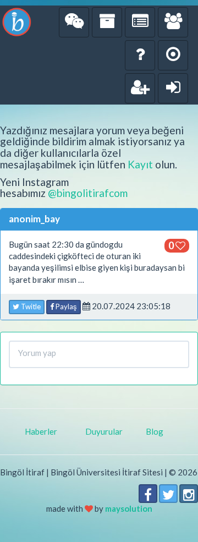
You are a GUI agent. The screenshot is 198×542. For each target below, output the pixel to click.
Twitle (30, 306)
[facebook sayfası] (148, 493)
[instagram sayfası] (188, 493)
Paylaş (65, 306)
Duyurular (104, 431)
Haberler (41, 431)
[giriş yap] (173, 88)
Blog (154, 431)
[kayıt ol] (140, 88)
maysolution (128, 508)
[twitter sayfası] (168, 493)
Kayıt (140, 164)
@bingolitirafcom (88, 193)
